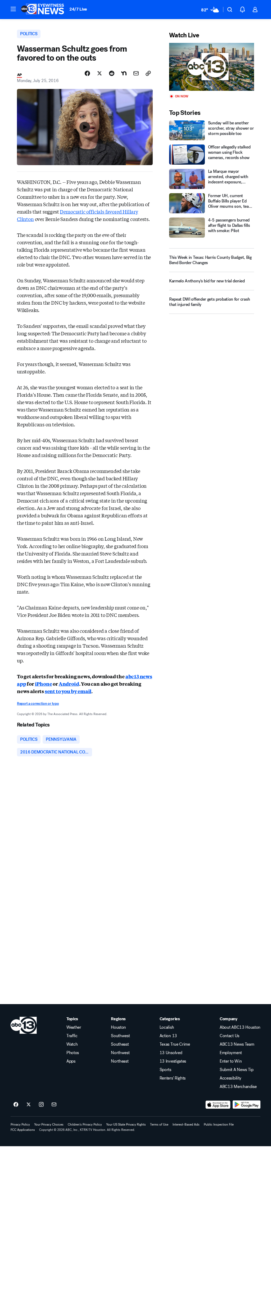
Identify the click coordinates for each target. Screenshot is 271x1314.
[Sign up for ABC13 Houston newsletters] (54, 1104)
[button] (13, 9)
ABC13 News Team (237, 1044)
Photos (72, 1053)
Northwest (120, 1053)
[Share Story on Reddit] (111, 73)
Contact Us (229, 1036)
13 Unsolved (171, 1053)
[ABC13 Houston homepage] (42, 9)
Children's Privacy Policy (85, 1124)
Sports (165, 1070)
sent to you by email (68, 691)
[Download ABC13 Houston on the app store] (218, 1104)
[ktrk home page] (24, 1025)
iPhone (43, 683)
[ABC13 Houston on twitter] (28, 1104)
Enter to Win (231, 1061)
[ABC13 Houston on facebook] (16, 1104)
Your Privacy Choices (49, 1124)
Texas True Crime (175, 1044)
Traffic (72, 1036)
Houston (118, 1027)
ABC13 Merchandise (238, 1087)
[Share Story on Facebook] (87, 73)
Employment (231, 1053)
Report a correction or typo (38, 703)
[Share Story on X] (99, 73)
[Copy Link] (148, 73)
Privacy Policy (20, 1124)
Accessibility (230, 1078)
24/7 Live (78, 9)
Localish (167, 1027)
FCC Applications (23, 1129)
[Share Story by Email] (136, 73)
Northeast (119, 1061)
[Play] (211, 67)
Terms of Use (159, 1124)
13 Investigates (173, 1061)
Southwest (120, 1036)
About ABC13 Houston (240, 1027)
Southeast (120, 1044)
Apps (70, 1061)
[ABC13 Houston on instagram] (41, 1104)
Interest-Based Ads (186, 1124)
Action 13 (168, 1036)
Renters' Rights (173, 1078)
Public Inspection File (219, 1124)
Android (69, 683)
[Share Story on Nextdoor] (123, 73)
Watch (72, 1044)
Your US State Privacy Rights (126, 1124)
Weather (73, 1027)
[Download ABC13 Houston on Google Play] (246, 1104)
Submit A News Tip (237, 1070)
